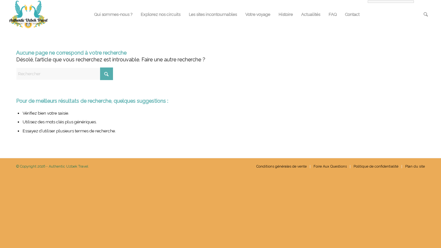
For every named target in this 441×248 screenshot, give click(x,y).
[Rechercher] (425, 14)
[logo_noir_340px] (28, 14)
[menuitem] (113, 14)
